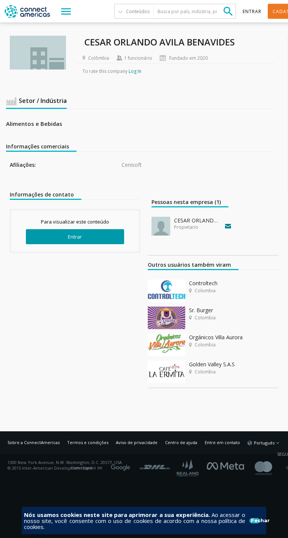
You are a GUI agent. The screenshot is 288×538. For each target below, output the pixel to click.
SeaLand (188, 467)
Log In (135, 71)
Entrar (75, 236)
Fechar (255, 520)
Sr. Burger (201, 310)
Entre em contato (222, 442)
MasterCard (270, 467)
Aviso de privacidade (137, 442)
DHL (155, 465)
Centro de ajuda (181, 442)
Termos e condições (87, 442)
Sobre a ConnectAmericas (34, 442)
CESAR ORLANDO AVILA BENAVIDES (198, 220)
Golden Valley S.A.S (212, 364)
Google (122, 465)
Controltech (203, 283)
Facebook (227, 465)
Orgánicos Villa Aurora (216, 337)
